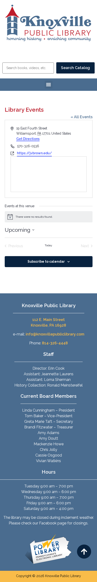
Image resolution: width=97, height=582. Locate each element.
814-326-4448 (55, 343)
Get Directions (28, 139)
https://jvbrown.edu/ (34, 153)
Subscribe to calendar (46, 261)
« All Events (82, 117)
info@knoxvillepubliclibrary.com (55, 334)
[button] (49, 84)
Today (48, 245)
